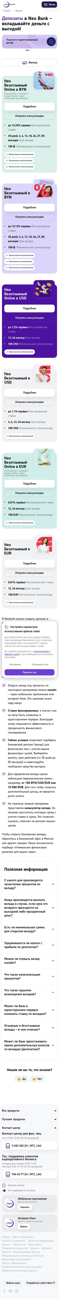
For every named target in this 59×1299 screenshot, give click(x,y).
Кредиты (34, 1248)
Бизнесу (6, 1252)
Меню (52, 4)
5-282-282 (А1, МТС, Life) (26, 1145)
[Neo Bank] (9, 4)
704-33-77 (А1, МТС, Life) (26, 1174)
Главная (6, 11)
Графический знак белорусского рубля (22, 1267)
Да (24, 1079)
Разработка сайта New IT (41, 1283)
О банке (6, 1237)
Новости (6, 1244)
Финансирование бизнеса (26, 1252)
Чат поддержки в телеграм (21, 1190)
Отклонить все (40, 664)
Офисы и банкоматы (22, 1237)
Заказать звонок (16, 1185)
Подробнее (29, 106)
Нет (40, 1079)
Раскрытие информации (40, 1240)
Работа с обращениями (14, 1263)
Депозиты (47, 1248)
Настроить (15, 664)
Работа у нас (19, 1244)
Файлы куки (13, 1283)
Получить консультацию (29, 116)
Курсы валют (35, 1244)
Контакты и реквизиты (14, 1240)
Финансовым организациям (16, 1259)
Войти (23, 1226)
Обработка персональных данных (19, 1270)
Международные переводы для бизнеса (23, 1255)
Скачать (25, 1207)
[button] (27, 50)
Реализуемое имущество (15, 1248)
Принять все (30, 672)
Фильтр (33, 62)
